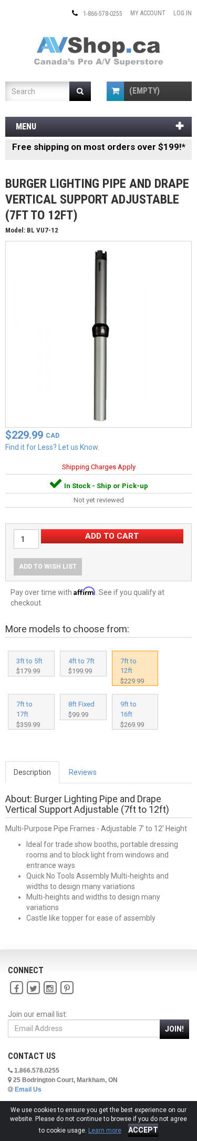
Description (32, 772)
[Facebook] (16, 988)
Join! (174, 1029)
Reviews (83, 772)
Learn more (104, 1130)
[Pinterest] (66, 988)
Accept (143, 1130)
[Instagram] (50, 988)
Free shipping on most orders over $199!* (98, 147)
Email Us (28, 1089)
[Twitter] (33, 988)
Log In (182, 13)
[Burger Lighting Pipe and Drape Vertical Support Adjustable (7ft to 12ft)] (98, 333)
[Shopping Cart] (115, 91)
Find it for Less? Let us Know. (52, 447)
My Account (147, 13)
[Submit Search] (80, 91)
